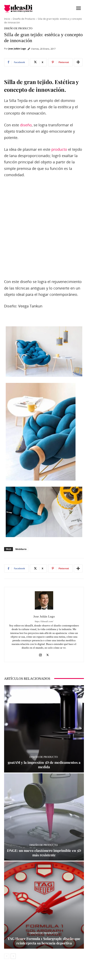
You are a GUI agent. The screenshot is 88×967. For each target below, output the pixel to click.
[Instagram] (40, 654)
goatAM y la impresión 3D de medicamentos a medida (44, 764)
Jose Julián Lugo (17, 48)
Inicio (7, 19)
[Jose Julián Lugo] (44, 600)
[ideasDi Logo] (24, 8)
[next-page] (13, 956)
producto (59, 149)
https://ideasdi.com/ (44, 621)
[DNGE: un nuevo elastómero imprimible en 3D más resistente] (44, 817)
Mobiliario (21, 549)
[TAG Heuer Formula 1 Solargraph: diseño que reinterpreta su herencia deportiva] (44, 905)
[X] (47, 654)
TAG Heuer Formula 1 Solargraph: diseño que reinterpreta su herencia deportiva (44, 940)
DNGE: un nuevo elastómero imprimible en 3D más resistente (44, 852)
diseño (26, 124)
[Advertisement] (44, 228)
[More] (78, 62)
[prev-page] (6, 956)
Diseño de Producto (24, 19)
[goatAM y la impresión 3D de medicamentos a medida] (44, 729)
